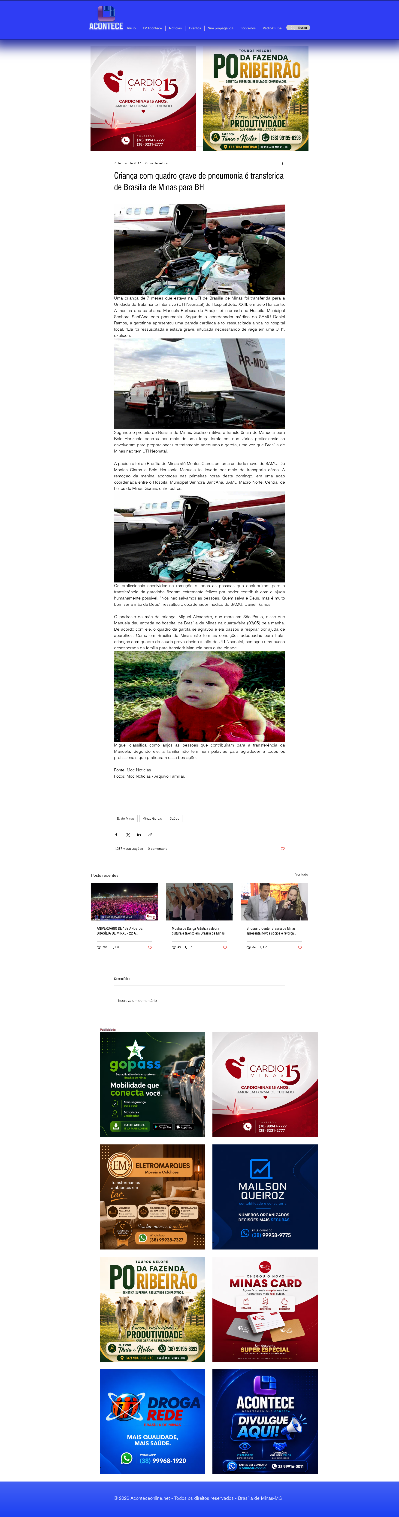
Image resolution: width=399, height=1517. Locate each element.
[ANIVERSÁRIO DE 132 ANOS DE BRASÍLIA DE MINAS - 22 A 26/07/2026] (124, 901)
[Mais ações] (282, 163)
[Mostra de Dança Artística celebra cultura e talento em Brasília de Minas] (199, 901)
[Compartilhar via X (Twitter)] (127, 834)
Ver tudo (301, 874)
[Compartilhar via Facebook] (116, 834)
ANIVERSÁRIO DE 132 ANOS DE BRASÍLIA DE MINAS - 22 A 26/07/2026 (119, 931)
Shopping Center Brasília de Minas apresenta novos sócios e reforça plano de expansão (271, 931)
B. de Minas (126, 818)
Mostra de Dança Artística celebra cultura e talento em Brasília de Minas (198, 931)
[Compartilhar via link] (150, 834)
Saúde (174, 818)
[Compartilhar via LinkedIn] (139, 834)
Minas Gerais (152, 818)
